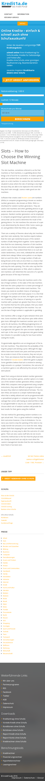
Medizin (5, 596)
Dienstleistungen (9, 557)
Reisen (5, 618)
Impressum (8, 707)
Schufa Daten (6, 504)
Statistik (4, 520)
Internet (5, 582)
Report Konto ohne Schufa (14, 737)
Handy (5, 574)
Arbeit (5, 538)
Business (6, 552)
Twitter (6, 696)
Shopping (6, 623)
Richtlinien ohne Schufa (13, 730)
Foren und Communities (11, 568)
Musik (5, 601)
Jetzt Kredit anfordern (22, 80)
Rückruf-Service (11, 17)
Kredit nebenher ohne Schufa (19, 478)
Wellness (6, 645)
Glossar (40, 778)
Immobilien (6, 577)
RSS (4, 688)
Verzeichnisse (8, 642)
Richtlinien (4, 517)
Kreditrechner (9, 753)
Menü (22, 23)
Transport (6, 637)
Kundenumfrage (7, 523)
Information (23, 14)
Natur (5, 604)
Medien (5, 593)
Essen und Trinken (9, 560)
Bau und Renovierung (10, 544)
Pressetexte (7, 612)
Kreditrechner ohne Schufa (14, 741)
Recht (5, 615)
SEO (4, 620)
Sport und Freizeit (9, 629)
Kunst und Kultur (9, 588)
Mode (5, 599)
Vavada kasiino (17, 360)
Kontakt (8, 14)
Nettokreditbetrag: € (12, 91)
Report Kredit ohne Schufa (14, 734)
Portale (5, 610)
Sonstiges (6, 626)
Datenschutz (8, 703)
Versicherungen (8, 640)
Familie (5, 563)
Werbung (6, 648)
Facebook (7, 692)
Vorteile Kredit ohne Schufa (15, 722)
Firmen (5, 566)
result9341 (6, 456)
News (5, 607)
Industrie (6, 579)
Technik (5, 631)
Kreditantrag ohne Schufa (14, 719)
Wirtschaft (6, 651)
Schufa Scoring (6, 506)
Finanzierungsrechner (12, 757)
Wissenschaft (7, 653)
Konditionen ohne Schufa (14, 726)
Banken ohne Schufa (8, 509)
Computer (6, 555)
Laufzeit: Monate (9, 100)
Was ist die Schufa (7, 495)
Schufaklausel (6, 498)
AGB (5, 699)
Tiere (4, 634)
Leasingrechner (9, 764)
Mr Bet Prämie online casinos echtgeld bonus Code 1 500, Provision (34, 459)
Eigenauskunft (6, 501)
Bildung (5, 549)
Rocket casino (27, 198)
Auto (4, 541)
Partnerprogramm (11, 684)
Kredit (5, 585)
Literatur (6, 590)
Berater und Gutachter (11, 546)
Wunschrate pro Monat (11, 109)
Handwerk (6, 571)
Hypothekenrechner (11, 760)
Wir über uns (8, 680)
